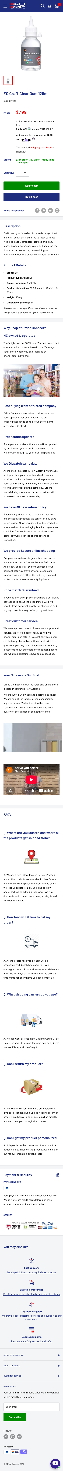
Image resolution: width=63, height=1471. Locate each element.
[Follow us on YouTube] (19, 1436)
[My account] (49, 6)
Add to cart (31, 185)
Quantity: (9, 172)
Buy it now (31, 196)
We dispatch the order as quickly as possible (31, 1272)
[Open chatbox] (55, 1464)
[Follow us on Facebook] (6, 1436)
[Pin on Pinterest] (43, 210)
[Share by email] (57, 210)
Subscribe (15, 1417)
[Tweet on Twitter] (50, 210)
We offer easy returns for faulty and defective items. (31, 1294)
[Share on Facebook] (37, 210)
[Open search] (43, 6)
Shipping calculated (41, 147)
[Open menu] (5, 6)
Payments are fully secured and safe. (31, 1341)
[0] (56, 6)
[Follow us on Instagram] (12, 1436)
